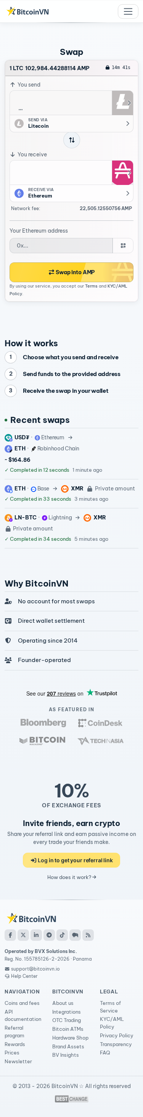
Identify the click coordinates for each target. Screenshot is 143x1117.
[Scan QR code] (122, 246)
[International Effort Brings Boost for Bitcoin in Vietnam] (100, 722)
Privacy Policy (116, 1035)
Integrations (66, 1012)
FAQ (105, 1052)
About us (63, 1003)
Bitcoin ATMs (68, 1029)
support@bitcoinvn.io (35, 969)
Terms (91, 286)
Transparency (116, 1044)
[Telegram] (49, 935)
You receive (31, 154)
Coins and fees (22, 1003)
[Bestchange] (71, 1099)
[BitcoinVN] (27, 11)
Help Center (24, 976)
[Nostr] (75, 935)
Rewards (15, 1044)
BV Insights (65, 1055)
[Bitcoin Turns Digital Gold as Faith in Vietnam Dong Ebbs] (43, 722)
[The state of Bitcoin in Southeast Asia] (100, 740)
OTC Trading (66, 1020)
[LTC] (122, 103)
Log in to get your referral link (75, 860)
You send (28, 84)
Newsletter (18, 1061)
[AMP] (122, 173)
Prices (12, 1052)
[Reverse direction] (71, 140)
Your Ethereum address (39, 230)
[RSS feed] (88, 935)
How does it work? (69, 877)
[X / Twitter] (23, 935)
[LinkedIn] (36, 935)
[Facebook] (10, 935)
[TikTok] (62, 935)
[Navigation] (128, 11)
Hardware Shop (70, 1038)
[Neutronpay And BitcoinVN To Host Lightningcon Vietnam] (42, 740)
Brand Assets (68, 1046)
